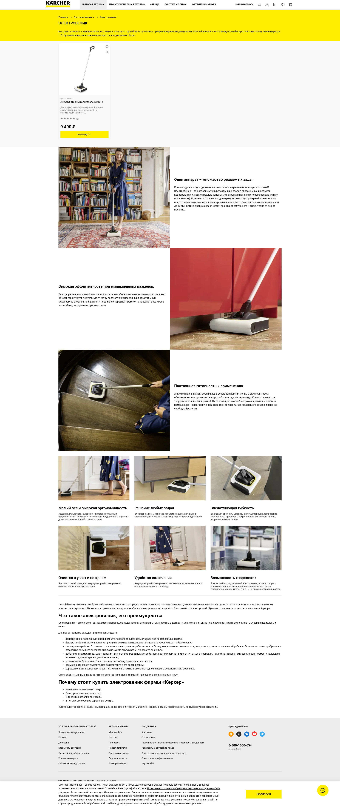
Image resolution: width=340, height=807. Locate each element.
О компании (148, 737)
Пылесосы (114, 742)
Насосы (113, 737)
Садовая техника (118, 758)
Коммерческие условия (71, 732)
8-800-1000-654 (240, 745)
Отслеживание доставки (71, 763)
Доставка (63, 742)
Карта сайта (147, 763)
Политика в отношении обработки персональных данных (172, 742)
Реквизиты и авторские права (157, 747)
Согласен (264, 794)
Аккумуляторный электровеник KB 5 (81, 102)
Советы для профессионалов (157, 758)
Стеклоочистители (119, 753)
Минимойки (115, 732)
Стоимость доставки (69, 747)
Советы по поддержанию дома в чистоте (163, 753)
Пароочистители (118, 747)
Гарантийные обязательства (73, 753)
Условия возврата (68, 758)
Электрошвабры (117, 763)
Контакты (146, 732)
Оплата (62, 737)
